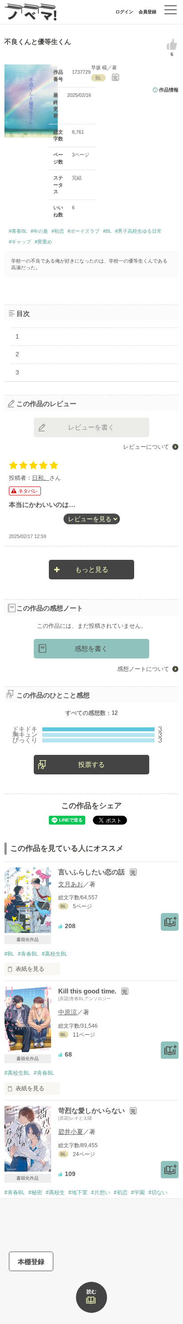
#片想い (100, 1192)
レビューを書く (91, 427)
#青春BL (18, 231)
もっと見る (91, 569)
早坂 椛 (99, 67)
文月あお (70, 884)
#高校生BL (55, 954)
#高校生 (55, 1192)
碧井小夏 (70, 1131)
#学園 (138, 1192)
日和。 (40, 478)
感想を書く (91, 648)
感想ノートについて (143, 669)
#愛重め (43, 241)
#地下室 (78, 1192)
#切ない (157, 1192)
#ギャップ (20, 241)
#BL (107, 231)
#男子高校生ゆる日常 (138, 231)
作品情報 (169, 89)
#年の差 (39, 231)
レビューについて (146, 446)
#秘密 (35, 1192)
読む (91, 1291)
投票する (91, 764)
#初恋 (58, 231)
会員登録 (147, 11)
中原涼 (67, 1012)
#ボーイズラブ (83, 231)
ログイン (124, 11)
